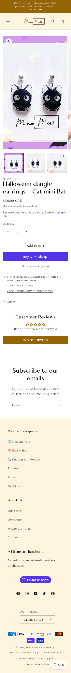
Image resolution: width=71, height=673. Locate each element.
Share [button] (11, 301)
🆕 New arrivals (19, 441)
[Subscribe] (58, 405)
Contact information (37, 664)
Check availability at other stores (30, 290)
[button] (8, 21)
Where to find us (20, 528)
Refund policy (27, 658)
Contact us (15, 537)
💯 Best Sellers (18, 450)
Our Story (14, 510)
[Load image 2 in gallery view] (35, 163)
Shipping (7, 206)
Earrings (14, 468)
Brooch (13, 477)
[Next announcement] (63, 6)
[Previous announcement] (7, 6)
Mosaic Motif (33, 647)
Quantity (8, 224)
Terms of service (51, 652)
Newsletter (15, 519)
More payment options (35, 266)
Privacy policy (30, 652)
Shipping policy (47, 658)
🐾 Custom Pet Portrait (24, 459)
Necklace (14, 486)
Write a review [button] (35, 340)
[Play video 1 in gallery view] (57, 163)
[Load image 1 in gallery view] (14, 163)
